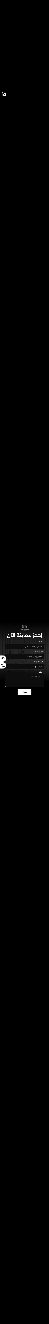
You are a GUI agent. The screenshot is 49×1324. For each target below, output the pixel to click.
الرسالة (41, 672)
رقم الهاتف (39, 651)
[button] (4, 94)
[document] (24, 662)
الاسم (41, 641)
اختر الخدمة (39, 662)
